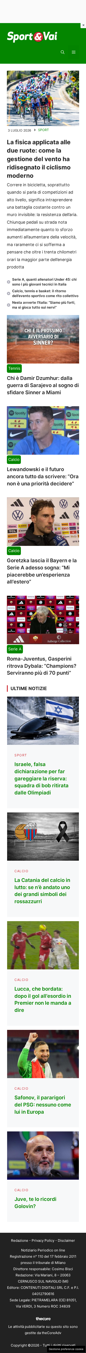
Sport (43, 130)
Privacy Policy (43, 1240)
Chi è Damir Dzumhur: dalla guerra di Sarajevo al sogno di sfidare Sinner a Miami (43, 385)
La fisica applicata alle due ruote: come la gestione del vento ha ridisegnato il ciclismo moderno (39, 158)
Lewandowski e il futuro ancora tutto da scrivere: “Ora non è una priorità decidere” (43, 476)
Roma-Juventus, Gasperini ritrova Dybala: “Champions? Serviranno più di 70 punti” (41, 666)
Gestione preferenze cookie (66, 1349)
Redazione (19, 1240)
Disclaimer (66, 1240)
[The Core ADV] (43, 1320)
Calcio (13, 459)
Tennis (14, 368)
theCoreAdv (51, 1333)
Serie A (15, 649)
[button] (62, 52)
